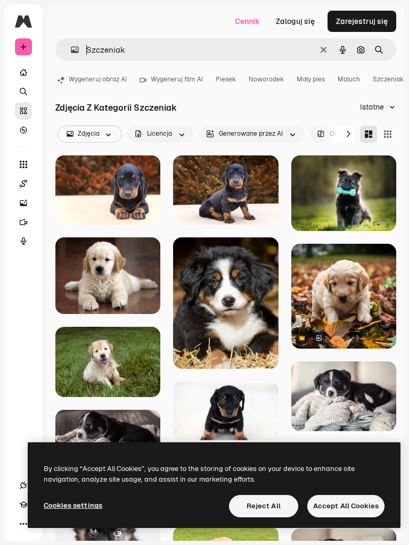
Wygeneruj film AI (177, 79)
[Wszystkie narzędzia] (23, 164)
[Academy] (23, 504)
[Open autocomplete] (70, 50)
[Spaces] (23, 183)
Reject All (264, 505)
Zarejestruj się (362, 21)
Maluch (349, 79)
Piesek (226, 79)
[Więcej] (23, 523)
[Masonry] (368, 134)
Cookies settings (73, 505)
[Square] (387, 134)
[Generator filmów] (23, 221)
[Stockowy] (23, 110)
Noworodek (266, 79)
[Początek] (23, 72)
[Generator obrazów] (23, 202)
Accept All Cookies (346, 505)
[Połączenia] (23, 485)
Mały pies (311, 79)
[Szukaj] (23, 91)
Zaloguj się (295, 21)
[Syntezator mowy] (23, 241)
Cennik (247, 21)
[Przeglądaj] (23, 129)
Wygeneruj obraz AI (98, 79)
